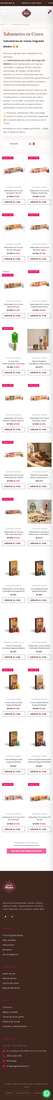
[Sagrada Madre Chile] (9, 888)
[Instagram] (5, 916)
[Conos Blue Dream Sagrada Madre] (39, 568)
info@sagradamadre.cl (18, 1066)
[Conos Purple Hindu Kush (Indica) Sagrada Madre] (39, 739)
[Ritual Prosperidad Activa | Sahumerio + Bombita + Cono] (39, 454)
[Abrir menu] (4, 13)
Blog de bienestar (11, 988)
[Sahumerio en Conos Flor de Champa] (13, 797)
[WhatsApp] (12, 916)
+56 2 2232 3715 (14, 1056)
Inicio (2, 25)
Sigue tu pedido (10, 1012)
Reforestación (9, 978)
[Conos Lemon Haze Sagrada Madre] (13, 682)
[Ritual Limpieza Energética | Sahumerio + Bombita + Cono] (39, 341)
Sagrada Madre (13, 187)
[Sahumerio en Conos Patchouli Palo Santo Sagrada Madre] (13, 454)
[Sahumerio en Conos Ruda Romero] (13, 284)
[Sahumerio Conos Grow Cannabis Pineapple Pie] (13, 568)
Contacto (7, 1007)
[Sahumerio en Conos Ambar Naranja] (13, 227)
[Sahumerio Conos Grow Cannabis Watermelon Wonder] (39, 625)
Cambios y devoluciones (15, 1026)
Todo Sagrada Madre (13, 935)
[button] (14, 145)
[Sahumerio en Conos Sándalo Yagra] (39, 227)
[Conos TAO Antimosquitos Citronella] (13, 341)
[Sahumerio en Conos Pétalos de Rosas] (39, 170)
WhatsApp (12, 1061)
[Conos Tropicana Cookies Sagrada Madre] (13, 625)
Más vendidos (9, 940)
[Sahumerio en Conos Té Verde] (39, 797)
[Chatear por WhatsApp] (47, 1094)
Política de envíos (11, 1021)
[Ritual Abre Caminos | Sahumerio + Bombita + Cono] (39, 511)
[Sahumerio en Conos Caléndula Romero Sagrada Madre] (39, 284)
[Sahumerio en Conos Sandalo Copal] (39, 398)
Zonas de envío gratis (13, 1016)
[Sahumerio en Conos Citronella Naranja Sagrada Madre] (13, 511)
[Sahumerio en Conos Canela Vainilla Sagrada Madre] (13, 398)
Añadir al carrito (14, 202)
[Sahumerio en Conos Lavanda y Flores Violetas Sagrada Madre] (13, 170)
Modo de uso (9, 973)
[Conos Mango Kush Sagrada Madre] (13, 739)
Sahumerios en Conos (21, 25)
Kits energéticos (10, 954)
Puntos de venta (11, 983)
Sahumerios (8, 945)
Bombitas (7, 949)
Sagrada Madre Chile (13, 642)
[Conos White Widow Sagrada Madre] (39, 682)
